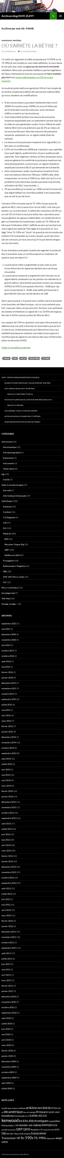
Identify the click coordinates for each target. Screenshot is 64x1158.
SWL (5, 571)
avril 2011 (6, 975)
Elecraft (26, 1112)
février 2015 (7, 726)
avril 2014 (6, 780)
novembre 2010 (8, 1002)
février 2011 (7, 985)
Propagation (8, 560)
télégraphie (51, 1138)
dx (2, 1112)
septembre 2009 (9, 1077)
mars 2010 (6, 1045)
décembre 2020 (8, 634)
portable (4, 1130)
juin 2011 (5, 964)
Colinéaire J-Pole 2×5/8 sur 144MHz (20, 411)
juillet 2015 (6, 704)
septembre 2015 (9, 699)
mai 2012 (5, 904)
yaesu (4, 1141)
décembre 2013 (8, 802)
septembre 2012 (9, 883)
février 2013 (7, 856)
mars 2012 (6, 915)
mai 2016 (5, 666)
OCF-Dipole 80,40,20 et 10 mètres (19, 388)
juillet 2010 (6, 1023)
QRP (6, 550)
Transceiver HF (10, 1138)
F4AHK (6, 358)
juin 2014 (5, 769)
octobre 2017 (7, 650)
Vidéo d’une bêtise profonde (15, 347)
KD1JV (43, 1115)
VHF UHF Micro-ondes (13, 577)
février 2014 (7, 791)
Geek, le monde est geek (12, 485)
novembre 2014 (8, 742)
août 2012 (6, 888)
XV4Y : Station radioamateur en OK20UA (20, 377)
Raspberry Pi (37, 1129)
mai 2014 (5, 775)
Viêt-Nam (6, 598)
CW (5, 522)
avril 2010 (6, 1039)
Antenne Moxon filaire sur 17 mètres (22, 416)
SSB (3, 1133)
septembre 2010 (9, 1012)
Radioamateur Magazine (14, 566)
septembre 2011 (9, 948)
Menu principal (60, 16)
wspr (59, 1138)
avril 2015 (6, 715)
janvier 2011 (7, 991)
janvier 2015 (7, 731)
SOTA (57, 1129)
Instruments (8, 463)
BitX (6, 539)
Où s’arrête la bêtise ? (29, 45)
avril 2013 (6, 845)
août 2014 (6, 758)
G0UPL (51, 1112)
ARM (39, 1108)
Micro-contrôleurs (10, 587)
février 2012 (7, 921)
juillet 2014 (6, 764)
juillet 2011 (6, 958)
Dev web (7, 490)
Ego (3, 474)
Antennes (7, 506)
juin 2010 (5, 1029)
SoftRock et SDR (11, 555)
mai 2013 (5, 839)
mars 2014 (6, 785)
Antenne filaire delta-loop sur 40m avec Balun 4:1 (28, 400)
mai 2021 (5, 629)
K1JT (27, 1116)
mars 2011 (6, 980)
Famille (6, 479)
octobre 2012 (7, 877)
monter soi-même (30, 1125)
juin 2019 (5, 645)
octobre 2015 (7, 694)
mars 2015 (6, 721)
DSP (59, 1108)
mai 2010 (5, 1034)
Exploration (8, 458)
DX (4, 528)
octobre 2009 (7, 1072)
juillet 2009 (6, 1088)
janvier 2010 (7, 1056)
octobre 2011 (7, 942)
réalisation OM (48, 1130)
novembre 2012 (8, 872)
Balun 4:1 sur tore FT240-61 (20, 394)
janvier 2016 (7, 677)
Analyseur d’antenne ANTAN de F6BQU (22, 422)
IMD (15, 358)
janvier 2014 (7, 796)
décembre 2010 (8, 996)
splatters (34, 358)
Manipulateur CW (9, 1125)
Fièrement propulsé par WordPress (15, 1154)
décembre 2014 (8, 737)
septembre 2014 (9, 753)
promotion (11, 1130)
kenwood (10, 1120)
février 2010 (7, 1050)
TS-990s (40, 1138)
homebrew (7, 1115)
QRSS (27, 1129)
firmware (42, 1112)
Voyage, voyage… (9, 604)
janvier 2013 (7, 861)
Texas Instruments (22, 1133)
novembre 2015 (8, 688)
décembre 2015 (8, 683)
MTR (54, 1125)
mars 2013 (6, 850)
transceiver (38, 1133)
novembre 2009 (8, 1067)
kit (20, 1121)
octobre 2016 (7, 656)
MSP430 (47, 1125)
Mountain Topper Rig (14, 544)
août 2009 (6, 1083)
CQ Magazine (9, 517)
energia (32, 1112)
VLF (5, 582)
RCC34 (23, 358)
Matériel (17, 40)
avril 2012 (6, 910)
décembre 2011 (8, 931)
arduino (31, 1108)
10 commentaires (28, 51)
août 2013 (6, 823)
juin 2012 (5, 899)
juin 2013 (5, 834)
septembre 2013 (9, 818)
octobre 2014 (7, 748)
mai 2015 (5, 710)
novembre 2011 (8, 937)
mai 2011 (5, 969)
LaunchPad (54, 1121)
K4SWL (34, 1115)
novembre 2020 (8, 639)
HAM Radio (6, 40)
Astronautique (9, 447)
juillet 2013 (6, 829)
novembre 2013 (8, 807)
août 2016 (6, 661)
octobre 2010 (7, 1007)
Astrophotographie (12, 452)
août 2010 (6, 1018)
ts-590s (46, 358)
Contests (7, 512)
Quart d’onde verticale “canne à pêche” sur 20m (27, 383)
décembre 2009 (8, 1061)
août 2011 (6, 953)
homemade (19, 1116)
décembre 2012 (8, 866)
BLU (50, 1107)
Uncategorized (8, 593)
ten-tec (9, 1133)
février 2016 (7, 672)
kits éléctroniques (36, 1121)
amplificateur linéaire (9, 1108)
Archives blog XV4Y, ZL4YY (17, 16)
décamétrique (13, 1112)
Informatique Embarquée (14, 495)
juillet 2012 (6, 894)
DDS (55, 1108)
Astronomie (7, 441)
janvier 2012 (7, 926)
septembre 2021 (9, 623)
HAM (57, 1112)
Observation (8, 468)
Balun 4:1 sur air (15, 405)
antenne (21, 1108)
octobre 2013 (7, 812)
